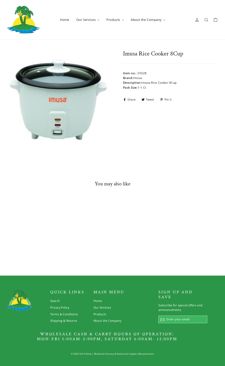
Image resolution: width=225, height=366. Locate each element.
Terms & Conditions (64, 314)
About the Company (146, 20)
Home (64, 20)
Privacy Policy (59, 307)
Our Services (86, 20)
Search (55, 301)
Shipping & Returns (63, 321)
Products (113, 20)
